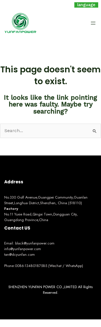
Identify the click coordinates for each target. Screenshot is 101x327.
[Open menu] (93, 23)
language (86, 4)
